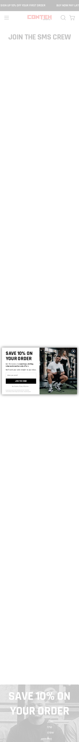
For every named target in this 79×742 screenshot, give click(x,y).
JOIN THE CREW (21, 381)
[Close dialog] (73, 351)
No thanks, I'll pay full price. (20, 386)
